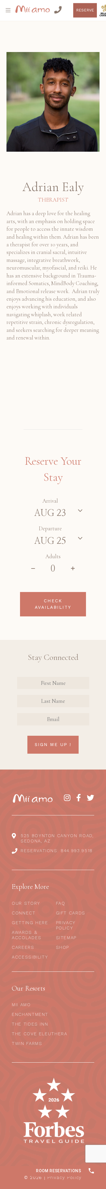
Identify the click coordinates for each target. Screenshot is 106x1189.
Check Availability (53, 604)
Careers (23, 947)
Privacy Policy (66, 925)
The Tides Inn (30, 1024)
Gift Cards (71, 913)
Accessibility (30, 957)
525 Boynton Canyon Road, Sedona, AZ (57, 838)
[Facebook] (78, 798)
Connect (24, 913)
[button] (8, 10)
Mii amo (21, 1004)
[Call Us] (64, 10)
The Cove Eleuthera (39, 1033)
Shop (62, 947)
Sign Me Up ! (53, 744)
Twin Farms (27, 1043)
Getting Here (30, 922)
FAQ (60, 903)
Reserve (91, 10)
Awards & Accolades (27, 935)
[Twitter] (90, 798)
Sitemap (66, 937)
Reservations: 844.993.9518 (57, 850)
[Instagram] (67, 798)
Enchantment (30, 1014)
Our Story (26, 903)
